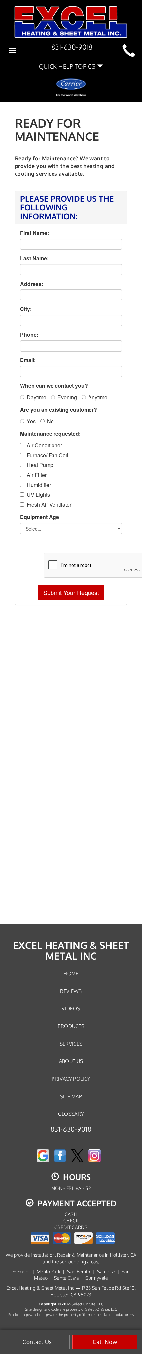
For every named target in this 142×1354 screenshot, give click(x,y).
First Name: (34, 233)
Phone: (29, 334)
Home (70, 973)
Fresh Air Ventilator (49, 504)
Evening (67, 397)
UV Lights (38, 494)
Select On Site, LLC (87, 1303)
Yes (31, 421)
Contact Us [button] (37, 1341)
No (50, 421)
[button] (71, 592)
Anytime (97, 397)
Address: (31, 284)
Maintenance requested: (50, 433)
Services (71, 1044)
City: (26, 309)
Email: (28, 360)
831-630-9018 (71, 1129)
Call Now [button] (105, 1341)
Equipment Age (39, 517)
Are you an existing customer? (58, 409)
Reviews (71, 991)
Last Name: (34, 258)
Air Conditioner (44, 445)
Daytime (36, 397)
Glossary (71, 1114)
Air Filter (37, 475)
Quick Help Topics (68, 66)
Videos (71, 1008)
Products (71, 1026)
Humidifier (39, 485)
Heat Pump (40, 465)
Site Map (71, 1096)
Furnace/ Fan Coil (47, 455)
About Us (71, 1061)
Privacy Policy (71, 1079)
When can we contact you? (54, 385)
